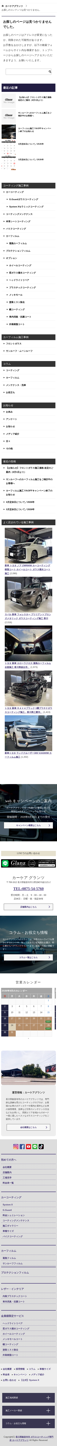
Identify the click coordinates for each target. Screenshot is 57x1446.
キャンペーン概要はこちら (28, 825)
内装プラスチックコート (15, 1296)
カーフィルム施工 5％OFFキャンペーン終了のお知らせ (34, 129)
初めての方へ (8, 1159)
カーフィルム (12, 236)
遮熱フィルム (9, 1258)
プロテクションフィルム (18, 251)
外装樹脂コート (17, 324)
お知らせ (10, 426)
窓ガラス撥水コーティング (22, 272)
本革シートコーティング (18, 221)
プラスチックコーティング (22, 287)
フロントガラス (14, 343)
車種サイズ (8, 1231)
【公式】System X (29, 1380)
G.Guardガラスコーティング (23, 199)
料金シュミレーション (14, 1215)
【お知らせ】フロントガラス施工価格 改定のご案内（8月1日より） (35, 98)
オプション (11, 258)
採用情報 (20, 1369)
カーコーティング (15, 192)
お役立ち (10, 392)
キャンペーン (20, 1374)
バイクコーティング (16, 228)
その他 (9, 448)
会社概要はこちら (28, 1127)
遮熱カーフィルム (18, 243)
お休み (9, 411)
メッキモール (15, 295)
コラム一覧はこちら (28, 957)
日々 (8, 441)
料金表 (6, 1374)
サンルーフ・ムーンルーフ (19, 351)
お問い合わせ (9, 1380)
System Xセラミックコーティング (26, 206)
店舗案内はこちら (28, 907)
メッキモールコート (13, 1339)
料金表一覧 (8, 1183)
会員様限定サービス (12, 1316)
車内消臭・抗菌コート (20, 316)
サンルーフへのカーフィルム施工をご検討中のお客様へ (35, 114)
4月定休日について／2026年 (31, 144)
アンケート (11, 419)
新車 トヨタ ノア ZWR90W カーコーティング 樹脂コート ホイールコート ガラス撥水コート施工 (27, 569)
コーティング (12, 370)
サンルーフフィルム (13, 1263)
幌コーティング (17, 309)
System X (8, 1204)
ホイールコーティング (20, 265)
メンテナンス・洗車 (16, 385)
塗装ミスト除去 (17, 302)
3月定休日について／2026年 (31, 159)
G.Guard (7, 1210)
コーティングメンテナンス (19, 214)
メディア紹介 (12, 434)
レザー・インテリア (12, 1289)
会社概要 (7, 1167)
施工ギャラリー (10, 1225)
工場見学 (7, 1177)
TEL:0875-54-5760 (28, 889)
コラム (31, 1369)
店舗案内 (7, 1172)
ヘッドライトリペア (19, 280)
